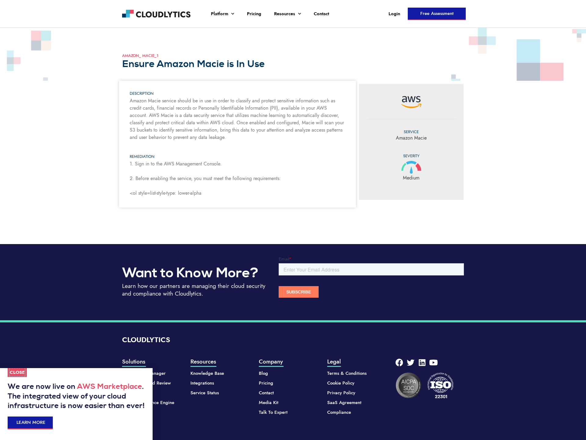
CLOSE (17, 372)
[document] (293, 220)
